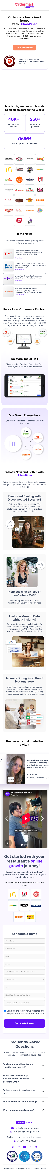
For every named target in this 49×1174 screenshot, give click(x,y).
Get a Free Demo (24, 47)
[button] (7, 819)
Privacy (36, 1169)
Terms (43, 1169)
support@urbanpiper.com (27, 1131)
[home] (24, 5)
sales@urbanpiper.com (27, 1128)
